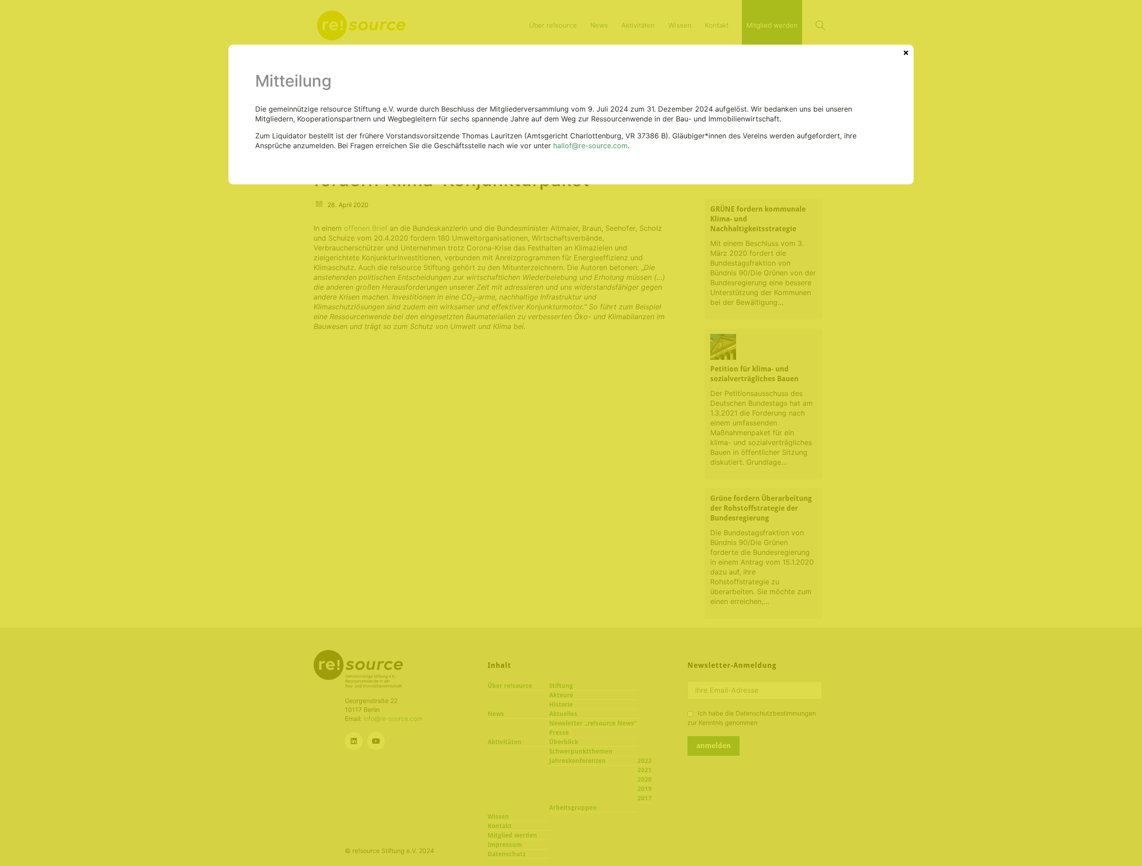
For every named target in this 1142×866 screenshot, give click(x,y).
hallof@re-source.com (590, 145)
